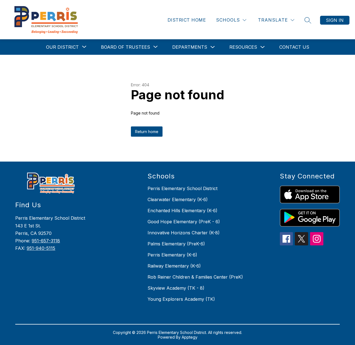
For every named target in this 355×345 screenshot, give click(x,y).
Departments (189, 47)
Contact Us (294, 47)
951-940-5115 (41, 248)
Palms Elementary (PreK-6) (176, 244)
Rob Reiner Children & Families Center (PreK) (195, 277)
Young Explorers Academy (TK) (181, 299)
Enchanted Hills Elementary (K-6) (182, 210)
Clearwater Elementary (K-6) (178, 199)
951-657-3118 (46, 240)
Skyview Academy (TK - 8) (176, 288)
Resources (243, 47)
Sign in (335, 20)
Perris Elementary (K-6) (172, 255)
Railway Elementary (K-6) (174, 266)
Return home (146, 131)
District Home (187, 20)
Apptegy (189, 337)
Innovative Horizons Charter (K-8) (184, 232)
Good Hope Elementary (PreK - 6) (184, 221)
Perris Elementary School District (182, 188)
